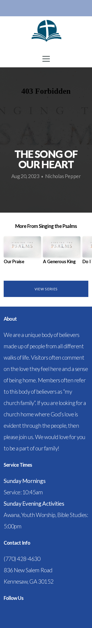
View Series (46, 288)
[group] (22, 252)
